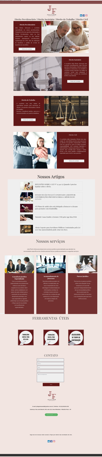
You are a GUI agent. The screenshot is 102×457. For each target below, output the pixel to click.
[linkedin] (81, 15)
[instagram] (86, 15)
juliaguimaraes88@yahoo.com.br (44, 406)
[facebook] (84, 15)
